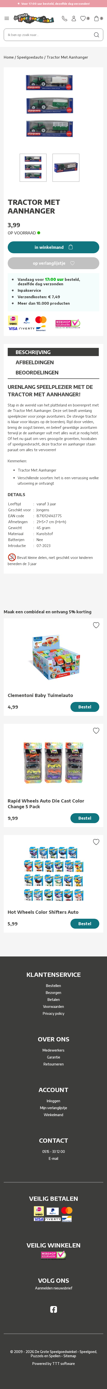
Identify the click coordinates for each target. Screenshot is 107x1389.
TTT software (63, 1363)
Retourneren (54, 1064)
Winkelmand (53, 1115)
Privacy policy (53, 1013)
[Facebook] (53, 1311)
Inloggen (53, 1101)
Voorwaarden (53, 1006)
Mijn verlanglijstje (53, 1108)
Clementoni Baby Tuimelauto (40, 695)
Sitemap (69, 1356)
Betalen (54, 999)
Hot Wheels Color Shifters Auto (43, 912)
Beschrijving (33, 352)
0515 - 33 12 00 (53, 1151)
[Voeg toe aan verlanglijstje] (96, 625)
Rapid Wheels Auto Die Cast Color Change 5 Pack (46, 803)
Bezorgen (53, 992)
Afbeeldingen (35, 362)
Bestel (84, 706)
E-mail (53, 1158)
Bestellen (53, 986)
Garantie (53, 1057)
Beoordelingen (37, 372)
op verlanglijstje (49, 263)
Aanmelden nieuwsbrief (53, 1288)
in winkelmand (50, 247)
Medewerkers (53, 1050)
